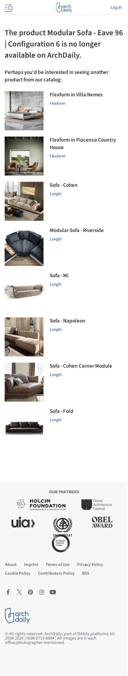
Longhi (56, 194)
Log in (116, 7)
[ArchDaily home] (64, 7)
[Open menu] (8, 7)
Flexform (57, 103)
